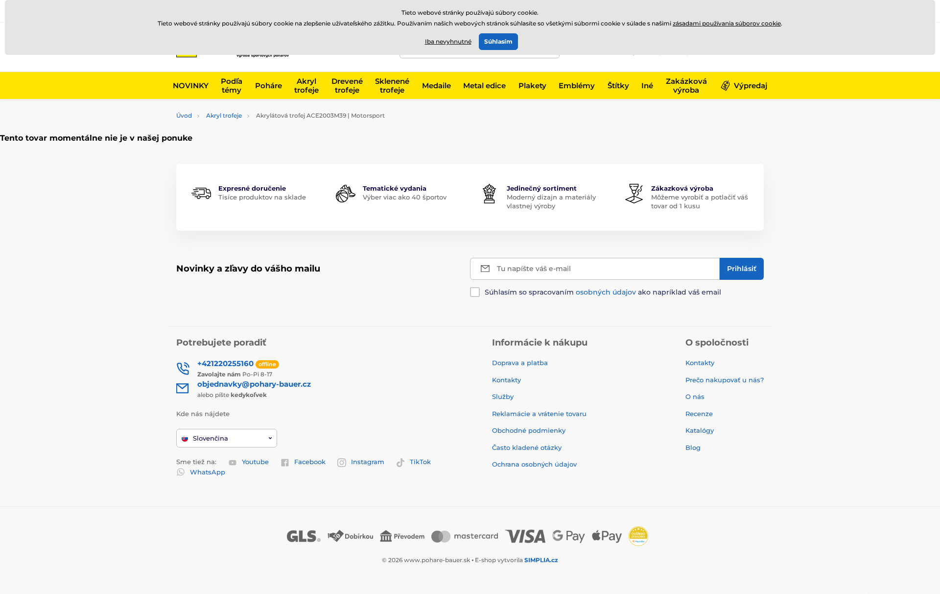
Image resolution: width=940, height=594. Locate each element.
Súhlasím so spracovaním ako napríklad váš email (603, 292)
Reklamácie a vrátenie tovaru (539, 414)
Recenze (699, 414)
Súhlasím (498, 41)
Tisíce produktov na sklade (262, 197)
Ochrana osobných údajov (534, 464)
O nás (695, 396)
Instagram (367, 462)
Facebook (310, 462)
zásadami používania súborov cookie (727, 23)
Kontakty (506, 380)
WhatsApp (207, 472)
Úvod (184, 115)
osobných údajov (606, 292)
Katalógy (699, 430)
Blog (693, 447)
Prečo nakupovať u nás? (724, 380)
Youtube (255, 462)
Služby (503, 396)
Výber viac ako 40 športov (404, 197)
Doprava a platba (520, 363)
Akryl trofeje (224, 115)
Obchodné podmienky (528, 430)
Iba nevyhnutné (448, 41)
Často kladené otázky (527, 447)
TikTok (420, 462)
